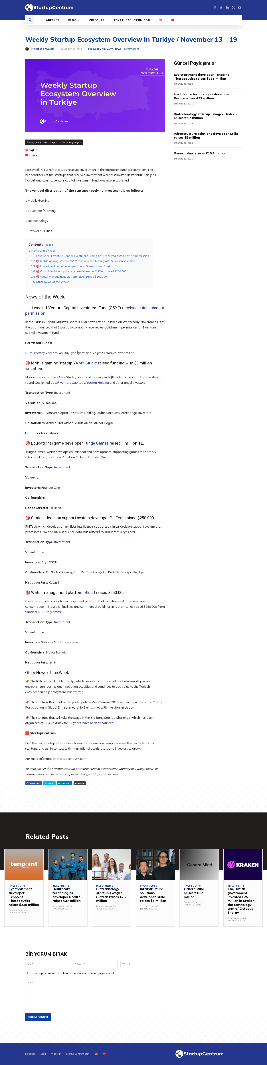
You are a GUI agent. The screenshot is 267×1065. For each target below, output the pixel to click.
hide (48, 244)
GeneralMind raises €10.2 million (200, 153)
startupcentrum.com (71, 759)
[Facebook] (215, 7)
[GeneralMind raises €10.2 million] (199, 864)
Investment (62, 392)
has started (75, 692)
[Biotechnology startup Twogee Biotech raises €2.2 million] (111, 864)
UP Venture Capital (68, 382)
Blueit (90, 592)
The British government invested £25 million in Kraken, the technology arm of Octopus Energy (241, 901)
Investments (131, 49)
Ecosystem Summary (100, 49)
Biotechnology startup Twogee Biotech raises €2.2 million (205, 116)
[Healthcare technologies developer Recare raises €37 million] (67, 864)
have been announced (98, 723)
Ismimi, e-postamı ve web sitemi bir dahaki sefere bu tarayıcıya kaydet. (72, 973)
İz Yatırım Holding (96, 382)
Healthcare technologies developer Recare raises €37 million (202, 96)
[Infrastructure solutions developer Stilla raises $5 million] (155, 864)
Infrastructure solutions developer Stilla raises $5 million (206, 136)
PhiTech (117, 518)
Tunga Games (96, 443)
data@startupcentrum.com (98, 774)
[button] (30, 20)
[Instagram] (221, 7)
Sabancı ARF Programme (43, 612)
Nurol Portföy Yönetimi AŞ (44, 353)
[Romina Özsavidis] (28, 49)
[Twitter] (233, 7)
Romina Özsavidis (44, 49)
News (118, 49)
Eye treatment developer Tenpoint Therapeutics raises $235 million (201, 76)
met (97, 707)
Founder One (97, 457)
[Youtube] (239, 7)
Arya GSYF (128, 532)
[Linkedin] (227, 7)
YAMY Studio (85, 363)
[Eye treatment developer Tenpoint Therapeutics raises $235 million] (24, 864)
